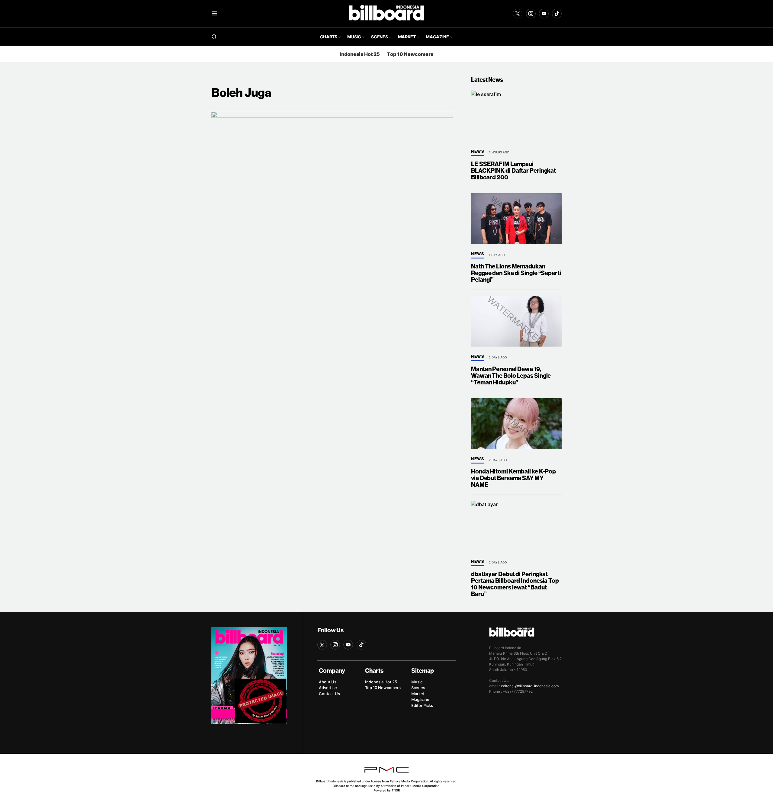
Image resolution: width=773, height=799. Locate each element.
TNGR (396, 790)
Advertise (328, 687)
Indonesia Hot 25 (360, 54)
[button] (214, 13)
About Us (327, 681)
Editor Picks (422, 705)
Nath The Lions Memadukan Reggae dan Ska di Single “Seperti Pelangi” (516, 273)
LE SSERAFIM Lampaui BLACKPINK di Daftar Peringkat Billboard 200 (513, 170)
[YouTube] (544, 14)
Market (418, 693)
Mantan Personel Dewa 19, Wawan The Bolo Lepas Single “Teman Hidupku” (511, 375)
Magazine (420, 699)
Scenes (418, 687)
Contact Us (329, 693)
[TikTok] (557, 14)
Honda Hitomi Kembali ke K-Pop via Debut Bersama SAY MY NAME (513, 478)
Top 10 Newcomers (410, 54)
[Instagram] (531, 14)
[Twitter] (517, 14)
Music (416, 681)
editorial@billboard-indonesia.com (530, 686)
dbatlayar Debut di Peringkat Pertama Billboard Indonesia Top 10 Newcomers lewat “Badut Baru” (515, 584)
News (477, 151)
